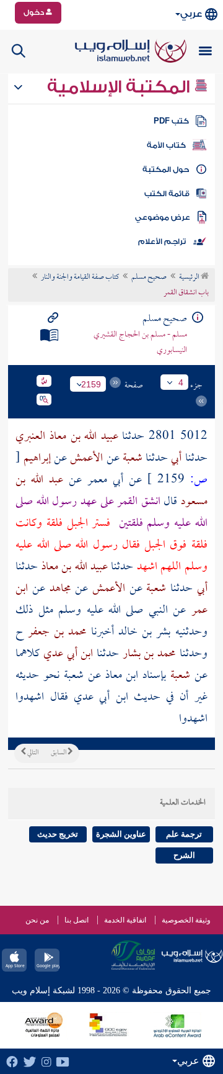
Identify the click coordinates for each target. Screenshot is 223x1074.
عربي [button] (191, 14)
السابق (59, 753)
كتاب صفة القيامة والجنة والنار (80, 277)
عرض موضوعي (162, 217)
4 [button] (180, 382)
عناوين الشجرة (121, 834)
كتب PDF (171, 121)
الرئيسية (190, 277)
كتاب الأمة (166, 145)
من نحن (37, 920)
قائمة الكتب (167, 193)
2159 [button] (91, 384)
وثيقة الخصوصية (186, 920)
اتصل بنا (76, 920)
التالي (32, 753)
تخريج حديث (57, 834)
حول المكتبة (165, 169)
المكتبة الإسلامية (120, 87)
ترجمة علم (184, 834)
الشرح (184, 855)
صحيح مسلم (149, 277)
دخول (35, 12)
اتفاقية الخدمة (125, 920)
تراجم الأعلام (162, 241)
